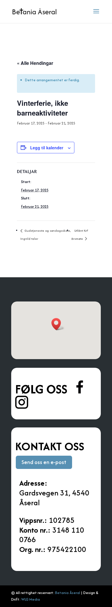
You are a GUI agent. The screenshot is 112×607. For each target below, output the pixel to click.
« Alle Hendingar (35, 63)
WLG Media (30, 599)
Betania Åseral (67, 592)
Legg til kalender (46, 147)
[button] (58, 324)
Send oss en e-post (44, 462)
